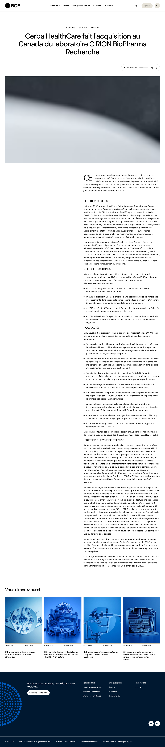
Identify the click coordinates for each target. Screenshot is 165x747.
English (136, 6)
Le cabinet (108, 6)
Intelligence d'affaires (81, 6)
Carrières (97, 6)
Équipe (66, 6)
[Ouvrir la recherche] (157, 5)
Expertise (54, 6)
